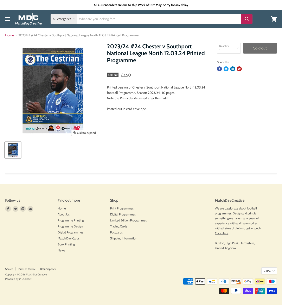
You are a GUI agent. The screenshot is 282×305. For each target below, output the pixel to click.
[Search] (246, 19)
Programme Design (70, 226)
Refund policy (48, 268)
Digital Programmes (70, 232)
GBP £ (267, 270)
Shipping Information (123, 238)
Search (9, 268)
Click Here (221, 233)
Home (9, 35)
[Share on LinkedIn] (232, 68)
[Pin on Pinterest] (239, 68)
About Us (64, 214)
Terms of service (27, 268)
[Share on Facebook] (219, 68)
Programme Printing (71, 220)
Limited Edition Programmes (128, 220)
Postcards (116, 232)
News (61, 250)
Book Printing (66, 244)
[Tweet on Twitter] (226, 68)
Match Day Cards (68, 238)
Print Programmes (122, 208)
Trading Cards (118, 226)
